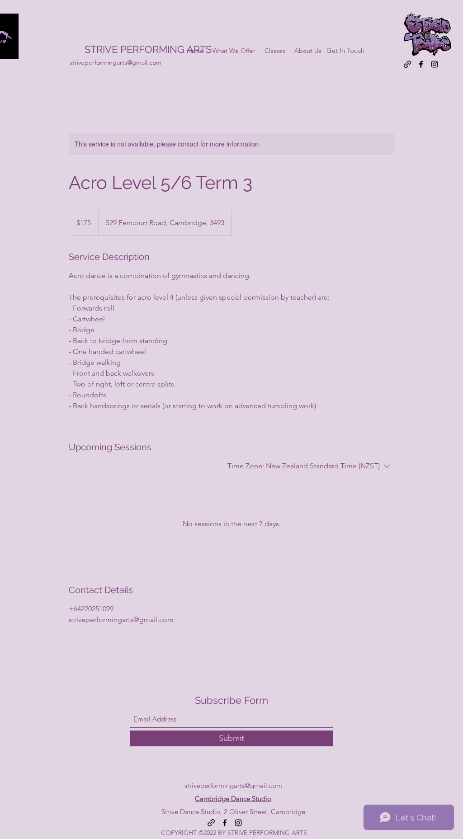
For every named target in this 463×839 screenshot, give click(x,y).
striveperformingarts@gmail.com (115, 62)
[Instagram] (434, 64)
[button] (275, 50)
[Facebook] (420, 64)
